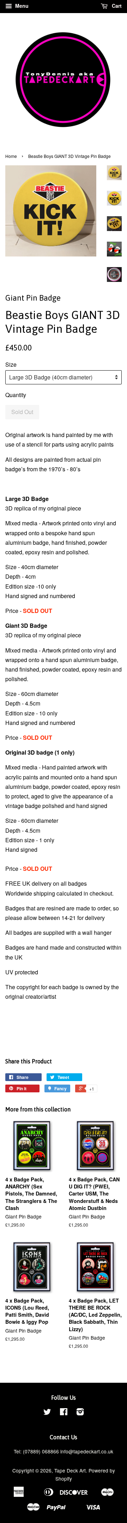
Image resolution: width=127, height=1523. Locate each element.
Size (11, 364)
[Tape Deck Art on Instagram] (80, 1412)
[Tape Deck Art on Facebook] (64, 1412)
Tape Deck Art (70, 1470)
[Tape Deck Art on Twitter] (47, 1412)
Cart (116, 5)
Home (11, 156)
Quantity (15, 395)
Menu (21, 5)
